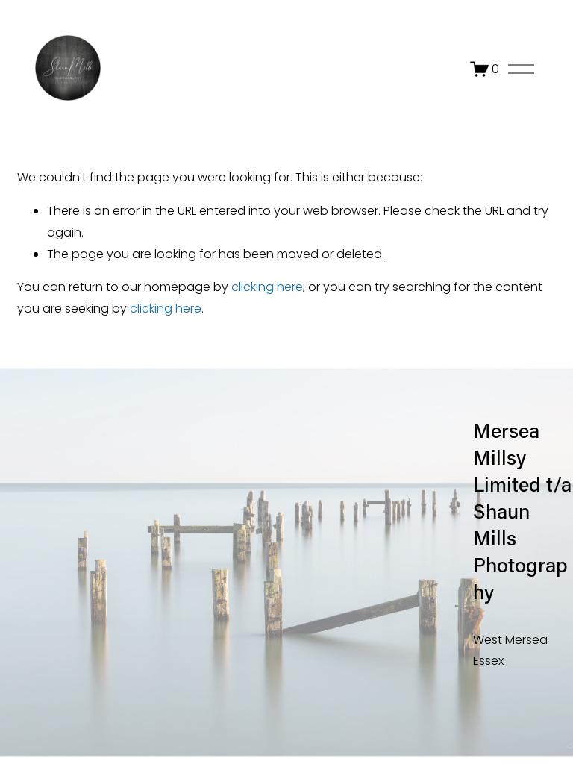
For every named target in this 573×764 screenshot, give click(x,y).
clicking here (267, 286)
